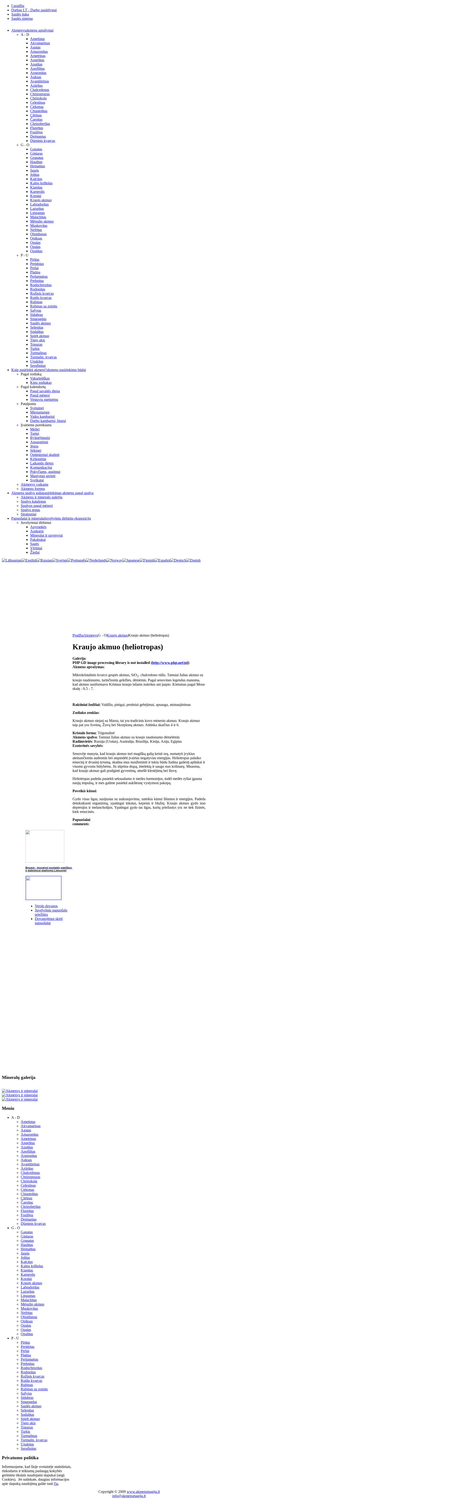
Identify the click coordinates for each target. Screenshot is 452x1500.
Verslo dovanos (46, 906)
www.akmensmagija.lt (143, 1492)
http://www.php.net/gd (170, 663)
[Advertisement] (226, 598)
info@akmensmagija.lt (129, 1496)
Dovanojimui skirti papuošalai (49, 921)
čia (56, 1484)
